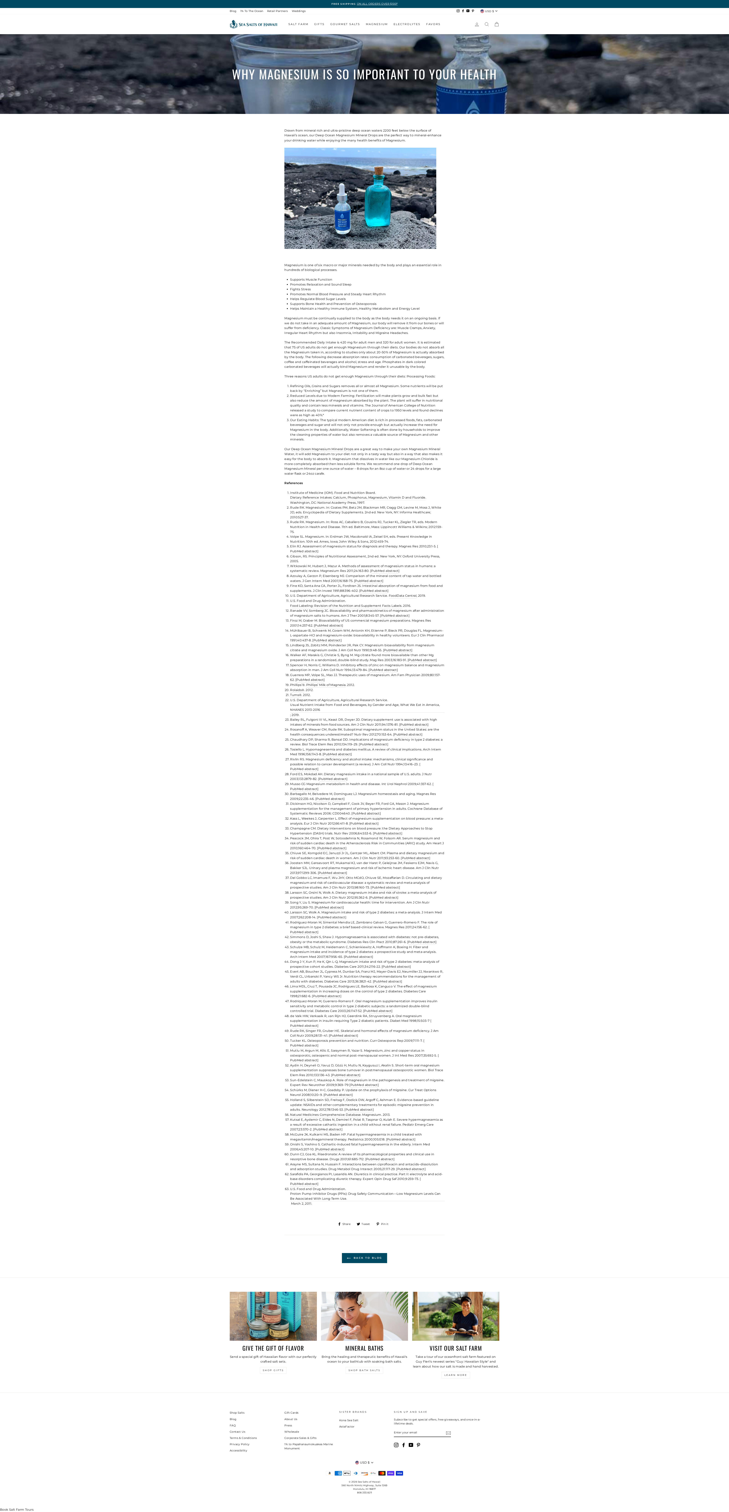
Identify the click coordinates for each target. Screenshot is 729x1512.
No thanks (364, 801)
